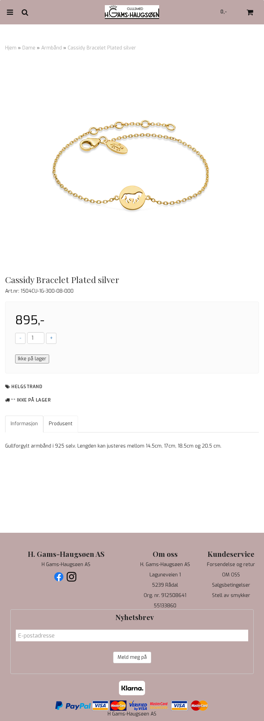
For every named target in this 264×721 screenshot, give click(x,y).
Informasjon (24, 423)
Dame (28, 48)
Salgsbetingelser (231, 585)
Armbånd (51, 48)
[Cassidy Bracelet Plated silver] (132, 165)
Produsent (61, 423)
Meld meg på (132, 657)
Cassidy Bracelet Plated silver (102, 48)
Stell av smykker (231, 595)
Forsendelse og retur (231, 564)
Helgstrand (26, 387)
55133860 (165, 605)
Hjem (10, 48)
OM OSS (231, 575)
